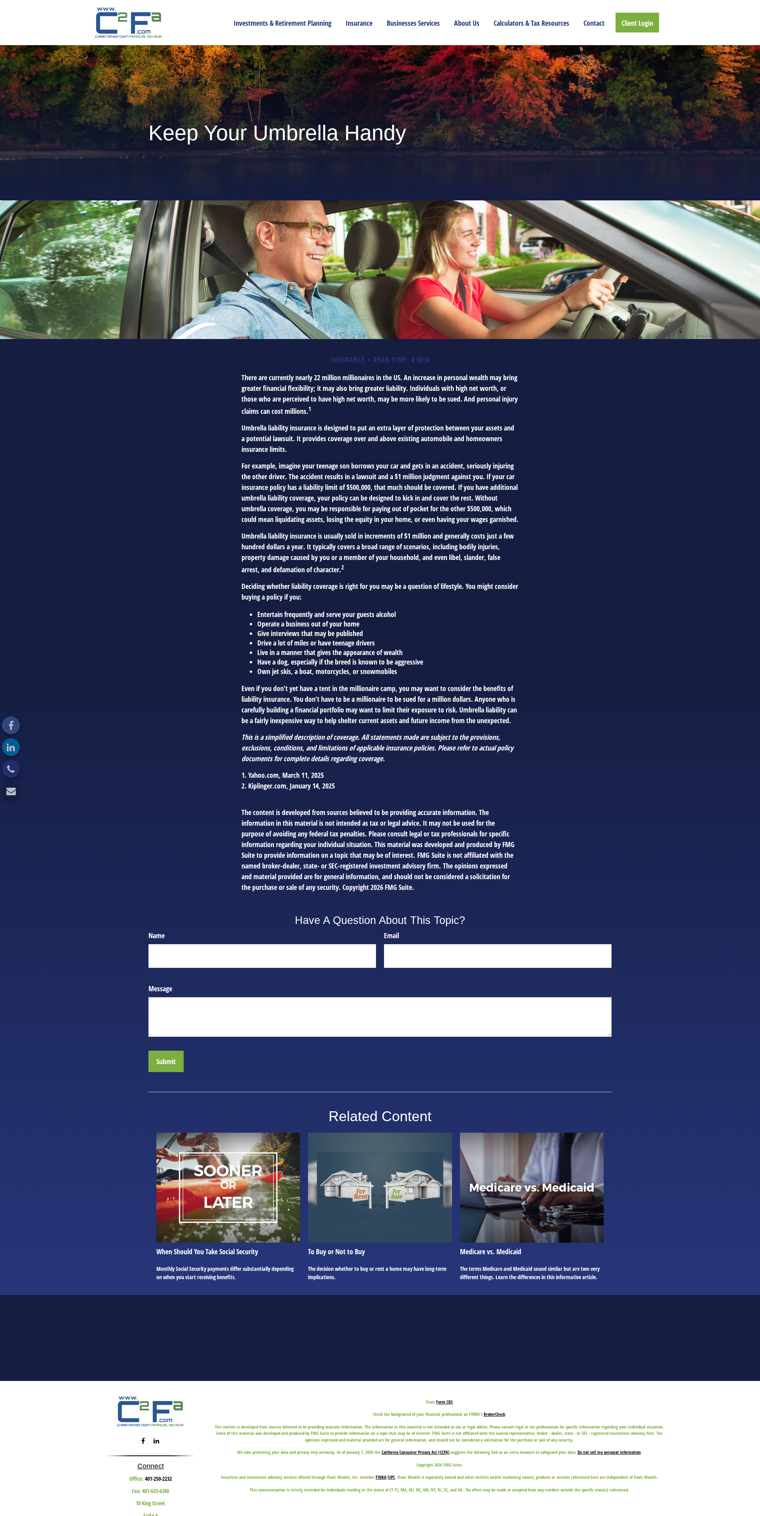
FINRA (381, 1477)
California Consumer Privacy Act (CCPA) (416, 1452)
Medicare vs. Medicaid (490, 1251)
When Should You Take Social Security (207, 1251)
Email (391, 935)
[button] (282, 22)
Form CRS (444, 1402)
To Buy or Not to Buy (336, 1251)
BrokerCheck (494, 1414)
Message (160, 988)
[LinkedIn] (11, 747)
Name (156, 935)
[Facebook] (11, 725)
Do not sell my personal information (609, 1452)
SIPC (391, 1477)
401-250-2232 (158, 1478)
